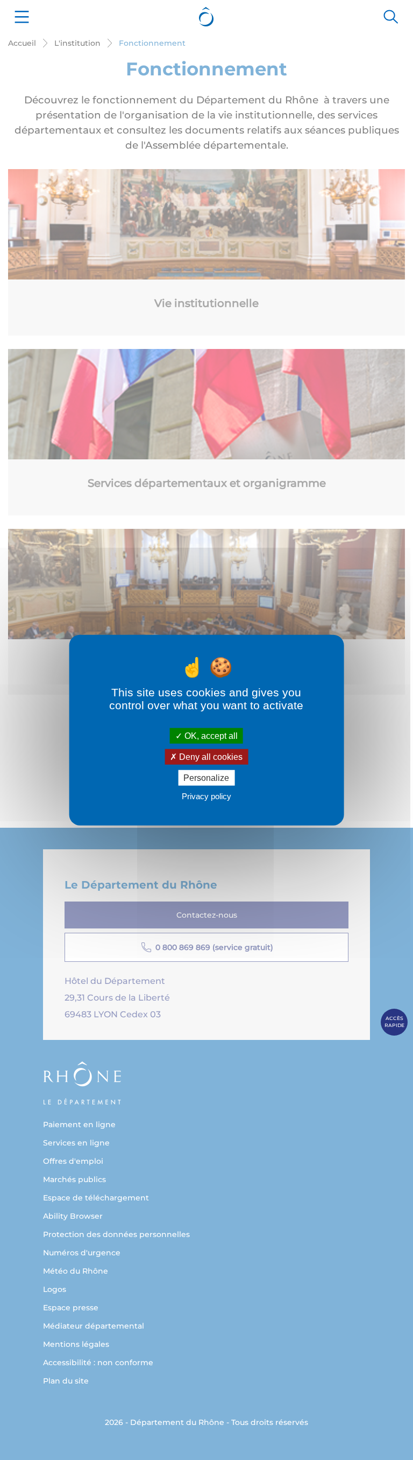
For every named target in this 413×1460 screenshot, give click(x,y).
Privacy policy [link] (206, 796)
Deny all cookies (210, 756)
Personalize (206, 778)
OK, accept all (210, 735)
